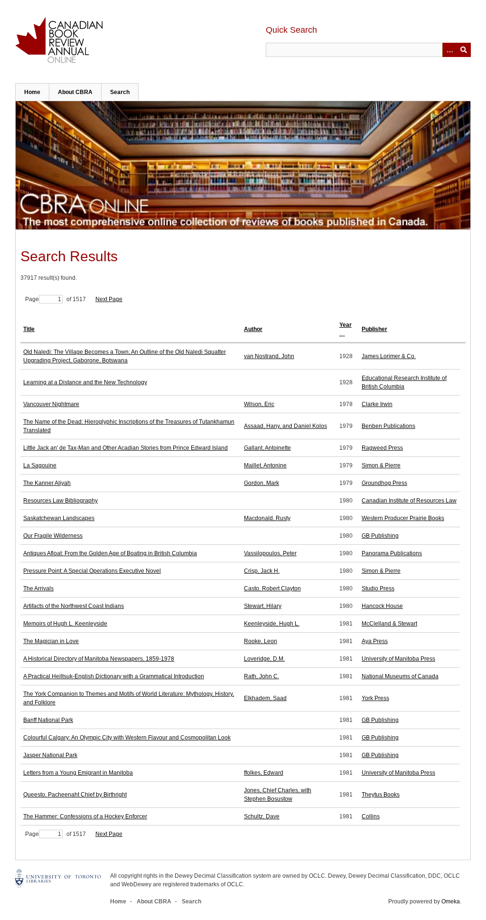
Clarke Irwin (377, 404)
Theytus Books (381, 794)
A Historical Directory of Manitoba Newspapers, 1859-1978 (98, 658)
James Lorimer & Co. (389, 356)
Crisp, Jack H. (262, 571)
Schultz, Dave (262, 816)
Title (29, 329)
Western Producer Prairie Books (403, 518)
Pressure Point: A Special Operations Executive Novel (92, 571)
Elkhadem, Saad (265, 698)
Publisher (374, 329)
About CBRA (75, 92)
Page (32, 299)
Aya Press (375, 641)
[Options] (449, 50)
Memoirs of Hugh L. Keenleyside (65, 623)
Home (32, 92)
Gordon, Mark (261, 483)
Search (120, 92)
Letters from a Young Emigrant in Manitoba (78, 772)
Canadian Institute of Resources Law (409, 500)
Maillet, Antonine (265, 465)
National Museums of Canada (400, 676)
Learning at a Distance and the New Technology (85, 382)
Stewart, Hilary (262, 606)
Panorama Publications (392, 553)
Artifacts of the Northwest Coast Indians (73, 606)
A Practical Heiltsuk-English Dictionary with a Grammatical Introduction (113, 676)
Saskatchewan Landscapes (58, 518)
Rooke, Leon (260, 641)
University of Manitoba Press (398, 658)
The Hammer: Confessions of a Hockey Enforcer (85, 816)
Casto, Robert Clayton (272, 588)
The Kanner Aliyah (47, 483)
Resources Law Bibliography (60, 500)
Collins (371, 816)
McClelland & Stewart (389, 623)
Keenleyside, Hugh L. (271, 623)
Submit (464, 50)
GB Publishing (380, 535)
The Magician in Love (51, 641)
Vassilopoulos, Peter (270, 553)
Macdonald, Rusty (267, 518)
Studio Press (378, 588)
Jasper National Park (50, 755)
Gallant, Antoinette (267, 448)
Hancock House (382, 606)
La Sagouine (39, 465)
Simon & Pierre (381, 465)
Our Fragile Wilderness (53, 535)
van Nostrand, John (269, 356)
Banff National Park (48, 720)
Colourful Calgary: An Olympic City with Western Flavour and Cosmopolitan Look (127, 737)
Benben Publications (388, 426)
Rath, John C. (261, 676)
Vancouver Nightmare (51, 404)
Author (253, 329)
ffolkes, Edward (263, 772)
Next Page (108, 299)
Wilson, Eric (259, 404)
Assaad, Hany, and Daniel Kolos (285, 426)
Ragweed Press (382, 448)
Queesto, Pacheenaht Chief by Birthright (75, 794)
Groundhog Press (384, 483)
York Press (375, 698)
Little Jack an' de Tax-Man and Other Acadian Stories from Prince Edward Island (125, 448)
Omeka (450, 901)
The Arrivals (38, 588)
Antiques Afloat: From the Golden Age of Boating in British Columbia (110, 553)
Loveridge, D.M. (264, 658)
